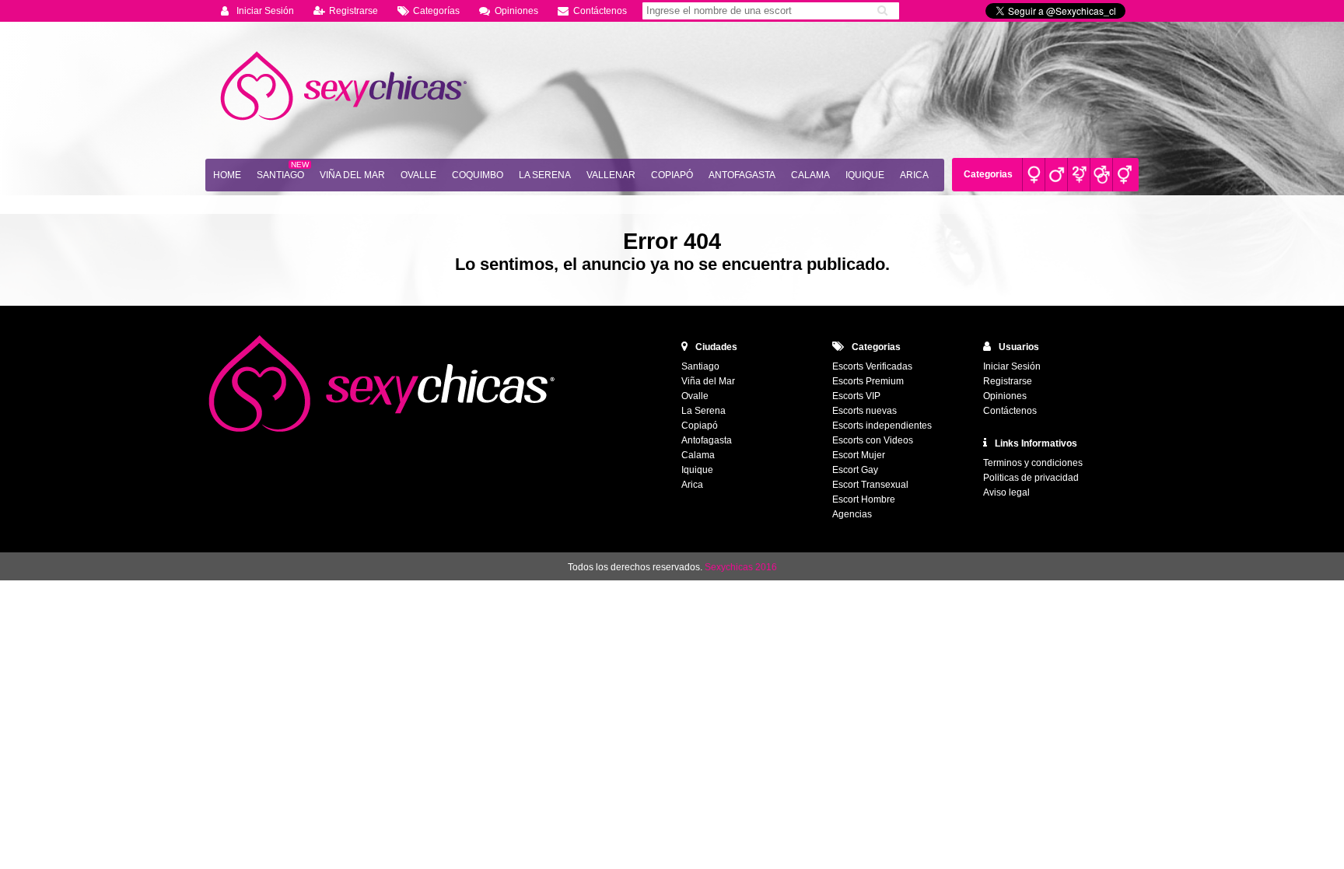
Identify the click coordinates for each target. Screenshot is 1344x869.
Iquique (864, 175)
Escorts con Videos (872, 440)
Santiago (280, 175)
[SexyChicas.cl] (345, 86)
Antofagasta (742, 175)
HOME (227, 175)
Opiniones (516, 11)
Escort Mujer (858, 455)
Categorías (436, 11)
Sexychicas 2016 (741, 567)
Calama (810, 175)
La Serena (545, 175)
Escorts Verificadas (872, 366)
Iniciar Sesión (265, 11)
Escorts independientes (882, 425)
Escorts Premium (868, 381)
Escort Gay (855, 469)
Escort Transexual (870, 484)
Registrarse (353, 11)
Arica (914, 175)
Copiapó (672, 175)
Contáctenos (600, 11)
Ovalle (418, 175)
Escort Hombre (863, 499)
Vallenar (610, 175)
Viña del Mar (352, 175)
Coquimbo (477, 175)
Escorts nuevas (864, 410)
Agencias (852, 514)
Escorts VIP (856, 396)
